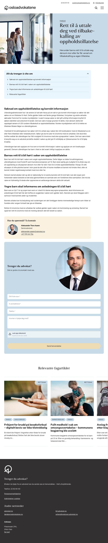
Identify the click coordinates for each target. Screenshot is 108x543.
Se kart (7, 532)
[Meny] (102, 8)
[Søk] (96, 8)
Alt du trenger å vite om (19, 73)
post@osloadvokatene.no (81, 3)
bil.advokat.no (61, 511)
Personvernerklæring (12, 494)
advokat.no (8, 511)
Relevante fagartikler (17, 94)
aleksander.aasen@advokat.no (33, 232)
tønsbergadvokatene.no (13, 514)
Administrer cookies (12, 499)
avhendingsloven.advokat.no (67, 514)
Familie (63, 21)
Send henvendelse (54, 346)
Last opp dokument (19, 333)
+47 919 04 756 (27, 234)
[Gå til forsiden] (20, 7)
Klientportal (100, 3)
